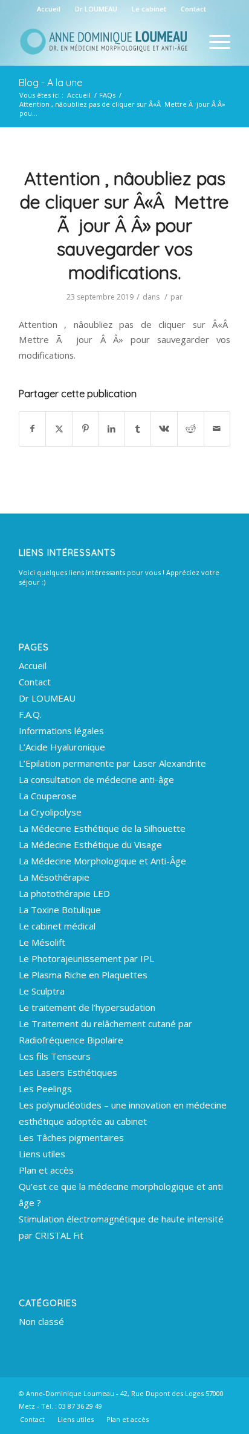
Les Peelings (45, 1089)
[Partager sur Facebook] (32, 428)
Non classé (41, 1321)
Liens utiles (42, 1154)
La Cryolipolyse (50, 812)
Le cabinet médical (57, 926)
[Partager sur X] (59, 428)
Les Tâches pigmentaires (71, 1137)
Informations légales (61, 731)
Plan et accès (46, 1170)
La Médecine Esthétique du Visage (90, 844)
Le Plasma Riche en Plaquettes (83, 975)
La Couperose (48, 796)
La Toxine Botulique (60, 910)
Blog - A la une (50, 83)
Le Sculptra (42, 991)
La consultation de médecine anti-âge (96, 779)
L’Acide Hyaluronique (62, 747)
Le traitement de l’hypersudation (87, 1007)
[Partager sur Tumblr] (138, 428)
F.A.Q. (30, 714)
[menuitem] (49, 9)
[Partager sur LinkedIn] (111, 428)
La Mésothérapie (54, 877)
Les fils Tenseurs (55, 1056)
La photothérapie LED (64, 893)
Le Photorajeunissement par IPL (86, 958)
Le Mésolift (42, 942)
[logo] (103, 41)
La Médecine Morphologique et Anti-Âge (102, 861)
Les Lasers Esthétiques (68, 1072)
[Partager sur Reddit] (191, 428)
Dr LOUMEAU (96, 8)
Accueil (48, 8)
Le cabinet (149, 8)
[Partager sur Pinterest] (86, 428)
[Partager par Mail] (217, 428)
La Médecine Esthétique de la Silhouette (102, 828)
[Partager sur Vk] (164, 428)
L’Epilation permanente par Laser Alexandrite (112, 763)
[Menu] (213, 41)
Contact (193, 8)
